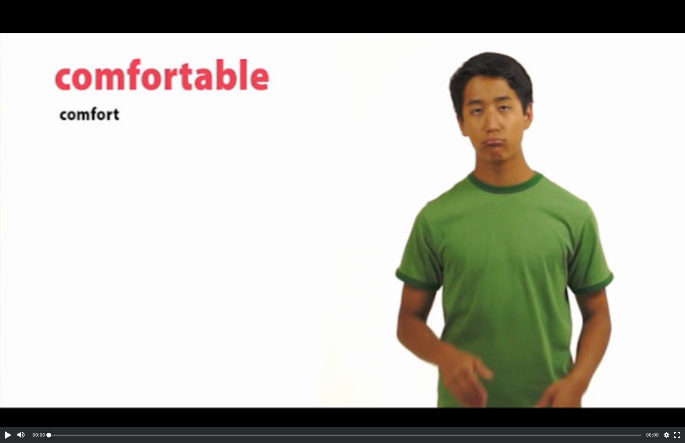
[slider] (345, 435)
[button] (7, 435)
